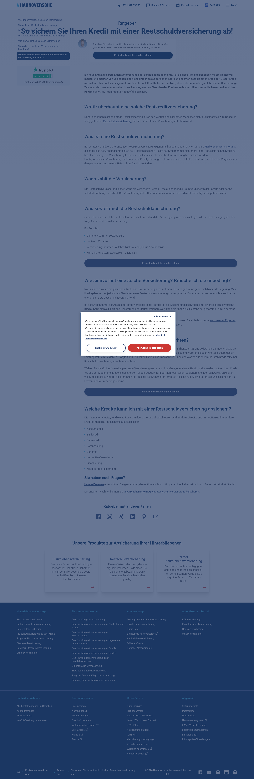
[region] (128, 334)
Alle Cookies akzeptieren (150, 347)
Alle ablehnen (161, 316)
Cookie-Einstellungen (106, 348)
